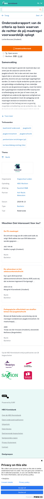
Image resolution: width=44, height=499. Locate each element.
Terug (7, 15)
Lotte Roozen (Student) (11, 39)
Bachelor (20, 206)
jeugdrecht (27, 128)
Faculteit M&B (22, 188)
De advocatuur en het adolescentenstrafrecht (13, 270)
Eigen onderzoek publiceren (12, 420)
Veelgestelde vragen (9, 438)
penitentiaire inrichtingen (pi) (14, 139)
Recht (6, 255)
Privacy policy (24, 482)
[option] (17, 168)
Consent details (7, 482)
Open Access (6, 429)
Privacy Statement (9, 442)
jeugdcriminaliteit (10, 134)
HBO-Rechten (22, 183)
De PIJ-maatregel (11, 231)
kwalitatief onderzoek (11, 128)
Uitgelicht (6, 424)
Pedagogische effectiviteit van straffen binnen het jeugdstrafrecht (20, 310)
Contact (5, 447)
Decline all (22, 492)
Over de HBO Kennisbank (11, 415)
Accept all (22, 488)
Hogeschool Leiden (24, 179)
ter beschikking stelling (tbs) (14, 145)
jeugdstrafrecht (26, 134)
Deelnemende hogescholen (12, 433)
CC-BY (20, 56)
